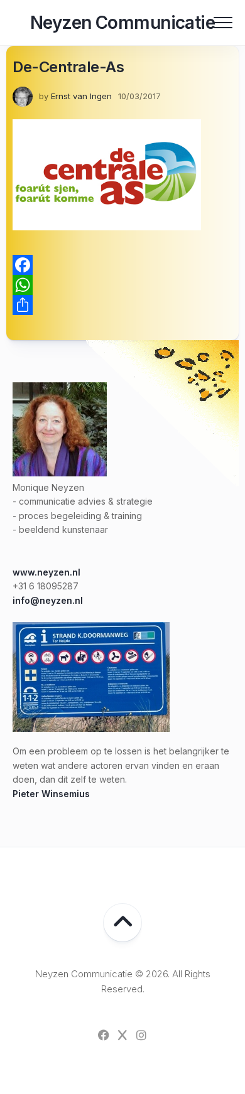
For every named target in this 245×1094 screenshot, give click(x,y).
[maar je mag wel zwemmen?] (91, 728)
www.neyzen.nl (46, 572)
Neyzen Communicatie (122, 22)
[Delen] (122, 305)
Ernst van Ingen (81, 96)
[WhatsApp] (122, 285)
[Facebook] (122, 265)
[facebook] (103, 1035)
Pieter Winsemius (51, 793)
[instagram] (141, 1035)
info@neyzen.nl (48, 600)
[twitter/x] (122, 1035)
